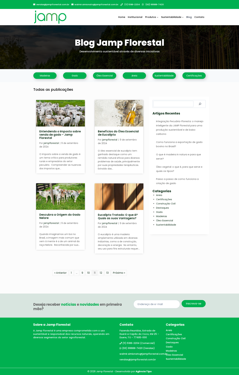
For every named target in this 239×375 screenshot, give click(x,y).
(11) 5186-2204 (132, 4)
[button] (45, 75)
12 (101, 273)
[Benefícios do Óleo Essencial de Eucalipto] (119, 113)
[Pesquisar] (200, 104)
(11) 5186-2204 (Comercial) (138, 343)
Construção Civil (165, 203)
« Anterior (60, 273)
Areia (159, 195)
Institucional (135, 17)
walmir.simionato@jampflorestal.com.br (96, 4)
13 (107, 273)
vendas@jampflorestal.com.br (52, 4)
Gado (159, 212)
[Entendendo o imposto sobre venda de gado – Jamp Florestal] (60, 113)
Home (121, 17)
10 (88, 273)
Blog (189, 17)
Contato (199, 17)
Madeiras (161, 216)
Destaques (162, 207)
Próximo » (119, 273)
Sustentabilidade (166, 224)
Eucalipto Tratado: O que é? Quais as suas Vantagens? (118, 216)
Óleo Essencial (164, 220)
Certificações (164, 199)
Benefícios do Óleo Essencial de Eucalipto (118, 133)
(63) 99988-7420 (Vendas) (138, 348)
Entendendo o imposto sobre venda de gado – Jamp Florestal (60, 134)
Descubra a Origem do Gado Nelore (59, 216)
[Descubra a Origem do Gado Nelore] (60, 196)
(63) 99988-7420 (154, 4)
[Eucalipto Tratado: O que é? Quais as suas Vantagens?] (119, 196)
